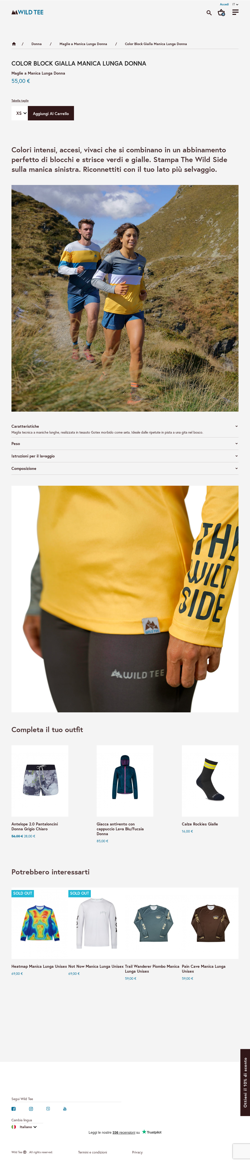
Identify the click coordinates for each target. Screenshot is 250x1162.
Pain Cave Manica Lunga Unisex (204, 969)
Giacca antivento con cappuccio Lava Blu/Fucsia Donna (120, 829)
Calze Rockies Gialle (200, 824)
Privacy (137, 1152)
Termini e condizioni (92, 1152)
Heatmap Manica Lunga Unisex (39, 966)
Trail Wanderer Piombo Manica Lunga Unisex (152, 969)
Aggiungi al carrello (51, 113)
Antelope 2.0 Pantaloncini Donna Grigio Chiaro (34, 826)
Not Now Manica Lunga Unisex (96, 966)
